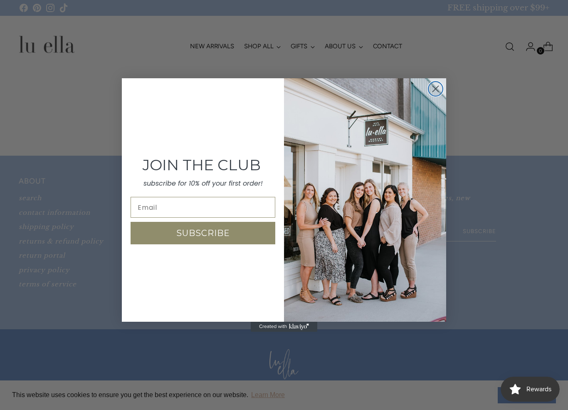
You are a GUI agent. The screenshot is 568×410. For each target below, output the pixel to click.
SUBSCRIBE (203, 233)
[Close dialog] (435, 89)
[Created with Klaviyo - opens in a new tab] (284, 327)
